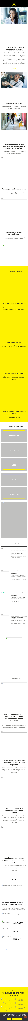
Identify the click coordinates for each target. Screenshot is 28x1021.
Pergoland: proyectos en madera (14, 373)
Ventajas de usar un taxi (14, 103)
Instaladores (14, 494)
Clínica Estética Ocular (15, 64)
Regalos (14, 479)
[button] (2, 4)
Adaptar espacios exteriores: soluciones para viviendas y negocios (14, 762)
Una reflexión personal (14, 342)
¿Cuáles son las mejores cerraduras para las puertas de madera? (14, 860)
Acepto (9, 1019)
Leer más (14, 68)
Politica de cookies (17, 1019)
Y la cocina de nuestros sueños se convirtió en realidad (14, 810)
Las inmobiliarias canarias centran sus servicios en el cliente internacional (19, 572)
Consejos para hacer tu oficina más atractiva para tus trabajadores (18, 594)
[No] (25, 1017)
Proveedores (14, 450)
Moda (14, 465)
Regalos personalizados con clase (14, 189)
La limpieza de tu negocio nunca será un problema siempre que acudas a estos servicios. (14, 146)
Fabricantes (14, 435)
